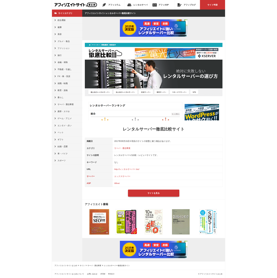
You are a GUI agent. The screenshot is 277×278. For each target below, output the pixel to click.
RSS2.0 (111, 274)
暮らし (61, 97)
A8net (117, 183)
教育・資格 (63, 90)
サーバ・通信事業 (66, 104)
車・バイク (63, 153)
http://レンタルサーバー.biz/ (126, 169)
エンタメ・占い (65, 125)
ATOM (102, 274)
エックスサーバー (122, 176)
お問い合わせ (92, 274)
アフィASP (164, 5)
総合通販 (62, 20)
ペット (61, 132)
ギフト (61, 139)
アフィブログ (190, 5)
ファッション (64, 48)
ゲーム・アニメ (65, 118)
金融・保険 (63, 62)
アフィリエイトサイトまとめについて (69, 274)
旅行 (60, 55)
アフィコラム (114, 5)
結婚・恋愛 (63, 146)
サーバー (91, 176)
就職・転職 (63, 83)
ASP (89, 183)
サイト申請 (212, 5)
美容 (60, 34)
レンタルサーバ (140, 5)
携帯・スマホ (64, 111)
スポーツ (62, 160)
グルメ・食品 (64, 41)
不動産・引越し (65, 69)
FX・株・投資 (64, 76)
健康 (60, 27)
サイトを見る (154, 193)
